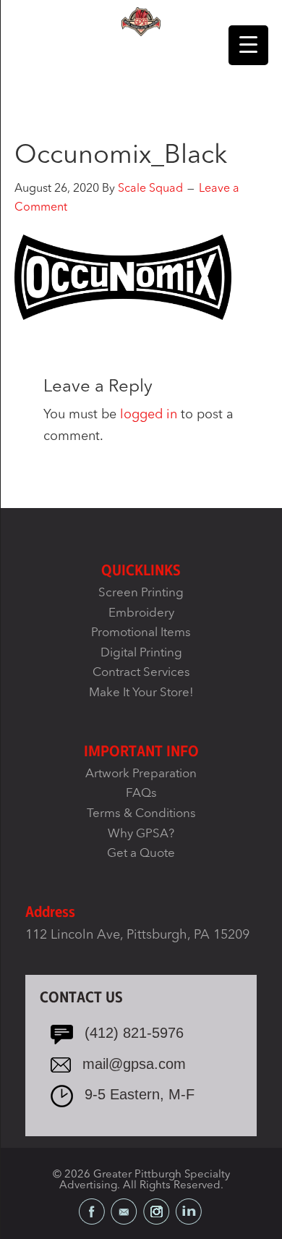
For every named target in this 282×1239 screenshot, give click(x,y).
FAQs (141, 793)
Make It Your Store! (141, 693)
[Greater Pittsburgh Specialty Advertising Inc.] (141, 21)
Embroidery (141, 613)
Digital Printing (141, 653)
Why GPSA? (141, 834)
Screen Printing (141, 593)
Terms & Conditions (141, 814)
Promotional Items (141, 633)
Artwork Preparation (141, 774)
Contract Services (141, 673)
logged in (148, 414)
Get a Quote (141, 853)
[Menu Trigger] (248, 45)
